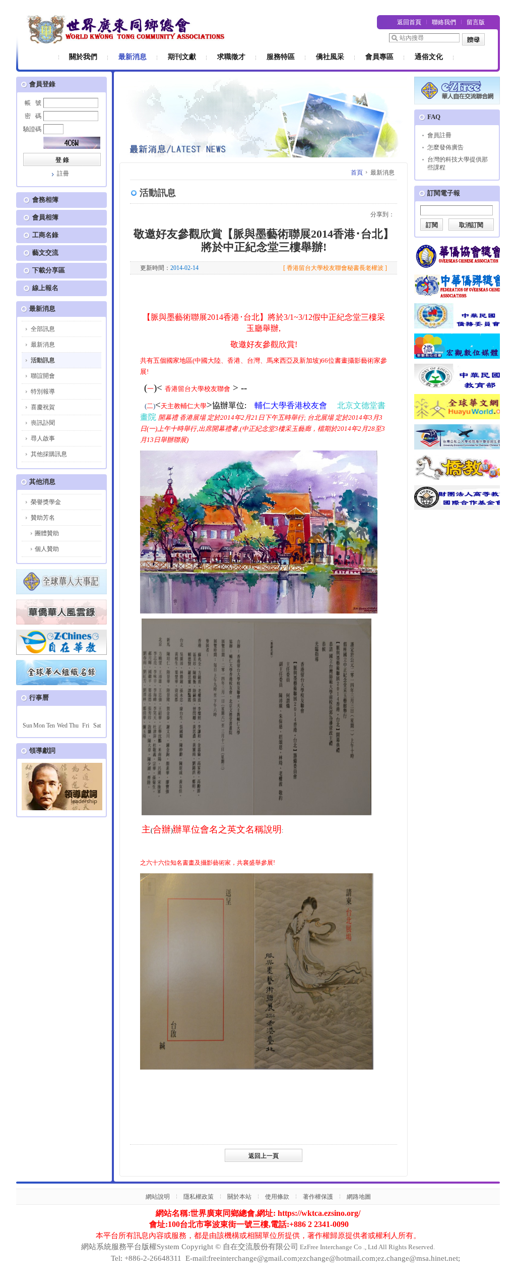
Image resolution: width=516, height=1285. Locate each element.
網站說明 (158, 1196)
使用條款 (277, 1196)
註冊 (63, 173)
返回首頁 (409, 22)
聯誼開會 (43, 375)
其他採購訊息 (49, 454)
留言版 (476, 22)
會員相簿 (45, 217)
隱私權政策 (198, 1196)
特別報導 (43, 391)
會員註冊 (439, 135)
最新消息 (132, 57)
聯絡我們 (444, 22)
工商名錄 (45, 235)
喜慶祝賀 (43, 407)
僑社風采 (330, 57)
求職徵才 (231, 57)
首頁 (357, 172)
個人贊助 (47, 548)
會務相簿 (45, 199)
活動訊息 (43, 360)
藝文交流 (45, 252)
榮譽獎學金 (46, 502)
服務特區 (281, 57)
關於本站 (239, 1196)
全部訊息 (43, 328)
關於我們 (83, 57)
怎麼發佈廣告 (445, 147)
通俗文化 (429, 57)
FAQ (433, 117)
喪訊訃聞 (43, 422)
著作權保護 (318, 1196)
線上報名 (45, 288)
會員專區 (379, 57)
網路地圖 (359, 1196)
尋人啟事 (43, 438)
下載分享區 (48, 270)
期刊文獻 (182, 57)
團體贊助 (47, 533)
